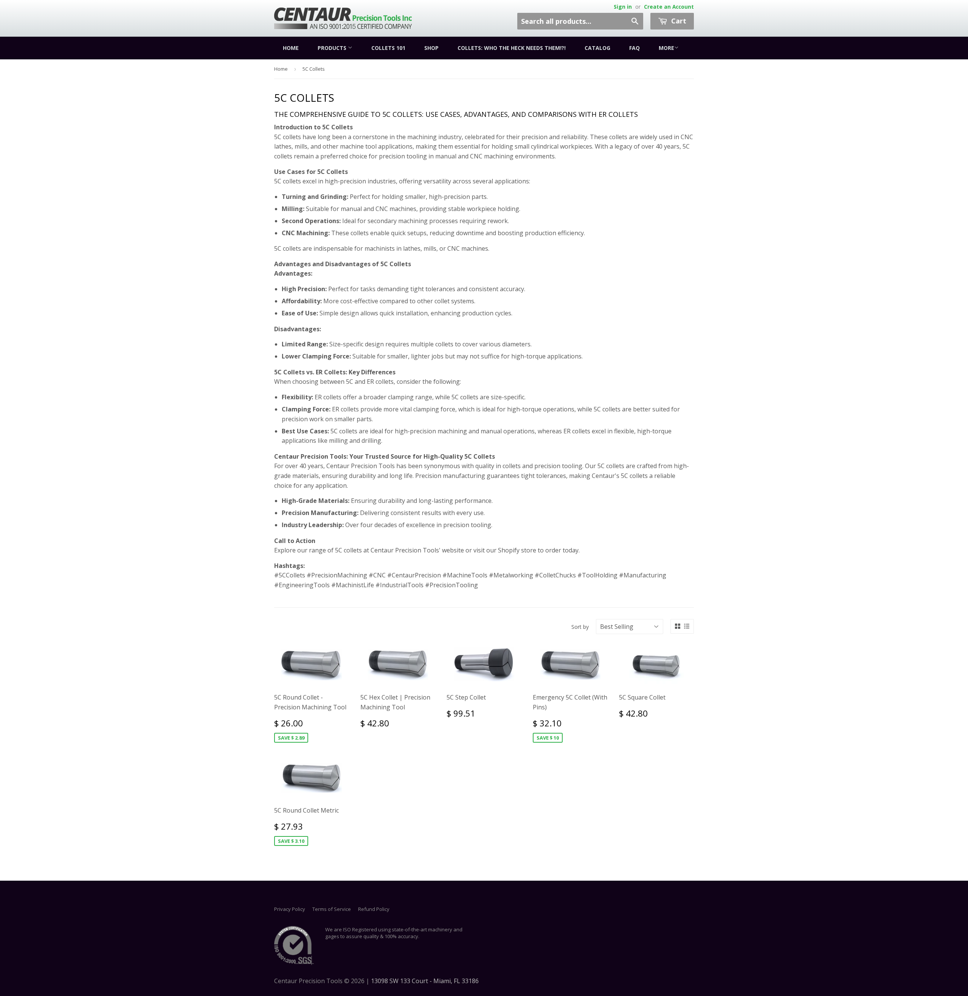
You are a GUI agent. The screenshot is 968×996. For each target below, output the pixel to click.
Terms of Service (331, 909)
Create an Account (669, 6)
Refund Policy (373, 909)
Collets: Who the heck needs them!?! (512, 47)
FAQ (634, 47)
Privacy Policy (289, 909)
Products (333, 47)
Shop (431, 47)
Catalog (597, 47)
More (666, 47)
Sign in (623, 6)
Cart (677, 20)
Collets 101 (388, 47)
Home (291, 47)
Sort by (580, 626)
